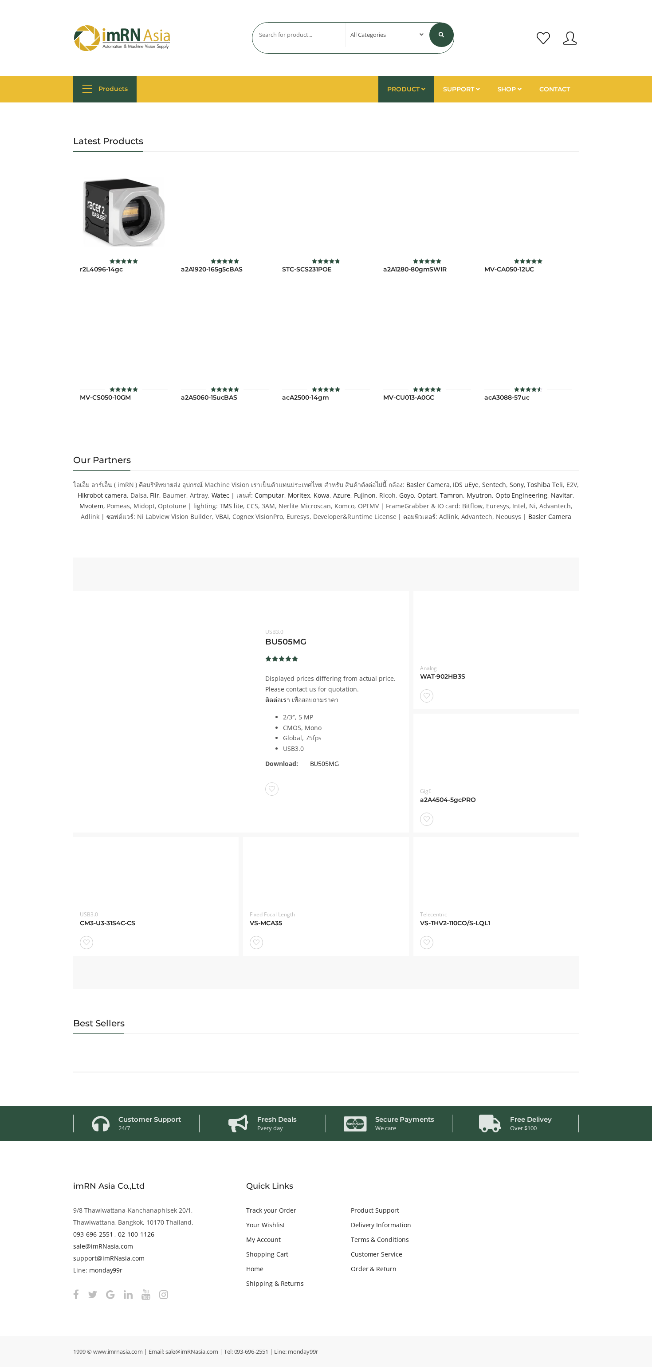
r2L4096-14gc (101, 269)
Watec (221, 495)
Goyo (406, 495)
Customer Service (376, 1254)
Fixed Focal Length (272, 914)
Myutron (479, 495)
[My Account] (570, 38)
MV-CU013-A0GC (408, 397)
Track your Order (271, 1210)
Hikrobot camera (102, 495)
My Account (263, 1239)
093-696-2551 (93, 1234)
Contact (554, 89)
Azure (341, 495)
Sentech (494, 484)
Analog (428, 668)
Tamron (451, 495)
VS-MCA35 (266, 923)
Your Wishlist (265, 1225)
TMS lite (232, 506)
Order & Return (374, 1269)
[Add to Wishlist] (272, 789)
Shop (508, 89)
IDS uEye (466, 484)
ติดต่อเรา (277, 699)
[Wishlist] (543, 38)
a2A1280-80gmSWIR (415, 269)
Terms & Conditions (380, 1239)
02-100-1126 (136, 1234)
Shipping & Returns (275, 1283)
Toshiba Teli (544, 484)
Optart (427, 495)
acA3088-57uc (506, 397)
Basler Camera (427, 484)
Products (112, 89)
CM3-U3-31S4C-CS (107, 923)
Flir (154, 495)
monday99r (106, 1270)
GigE (426, 791)
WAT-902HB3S (443, 676)
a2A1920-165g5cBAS (212, 269)
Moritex (299, 495)
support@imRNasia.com (109, 1258)
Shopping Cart (267, 1254)
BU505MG (285, 642)
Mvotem (91, 506)
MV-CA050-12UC (509, 269)
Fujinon (365, 495)
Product (404, 89)
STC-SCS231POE (306, 269)
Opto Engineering (521, 495)
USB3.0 (274, 632)
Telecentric (434, 914)
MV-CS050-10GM (105, 397)
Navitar (562, 495)
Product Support (375, 1210)
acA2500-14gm (305, 397)
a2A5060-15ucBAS (209, 397)
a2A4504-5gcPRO (448, 800)
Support (459, 89)
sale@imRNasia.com (103, 1246)
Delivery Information (381, 1225)
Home (254, 1269)
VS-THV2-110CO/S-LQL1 (455, 923)
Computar (269, 495)
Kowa (322, 495)
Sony (517, 484)
